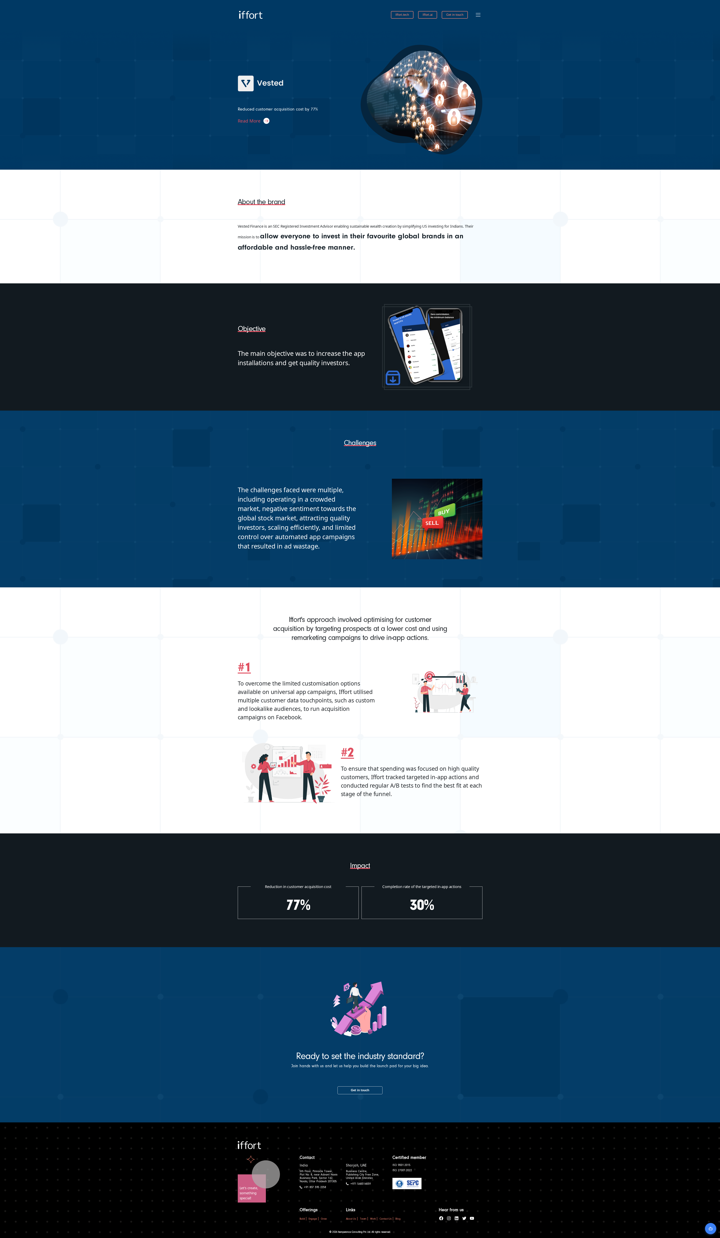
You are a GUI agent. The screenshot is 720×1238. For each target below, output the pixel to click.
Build (302, 1219)
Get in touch (454, 15)
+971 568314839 (360, 1183)
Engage (313, 1219)
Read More (249, 121)
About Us (351, 1219)
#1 (244, 668)
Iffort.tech (402, 15)
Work (373, 1219)
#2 (347, 753)
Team (363, 1219)
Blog (397, 1219)
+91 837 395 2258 (315, 1187)
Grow (324, 1219)
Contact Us (386, 1219)
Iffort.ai (428, 15)
